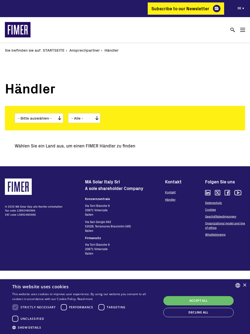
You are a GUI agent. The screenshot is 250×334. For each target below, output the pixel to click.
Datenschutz (213, 203)
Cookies (210, 210)
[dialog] (125, 306)
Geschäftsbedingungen (220, 216)
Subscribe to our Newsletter (180, 8)
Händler (170, 199)
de (239, 8)
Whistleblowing (215, 234)
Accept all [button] (198, 301)
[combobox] (237, 285)
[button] (84, 327)
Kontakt (170, 192)
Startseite (54, 50)
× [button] (244, 285)
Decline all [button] (198, 312)
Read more (85, 299)
